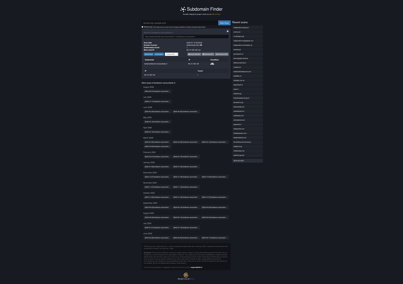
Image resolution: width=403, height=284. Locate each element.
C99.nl (192, 279)
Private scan (175, 27)
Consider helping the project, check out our (201, 14)
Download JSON (222, 54)
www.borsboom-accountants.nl (155, 63)
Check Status (159, 54)
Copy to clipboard (195, 54)
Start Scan (224, 22)
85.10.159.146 (193, 63)
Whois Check (148, 54)
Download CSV (208, 54)
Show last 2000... (239, 161)
